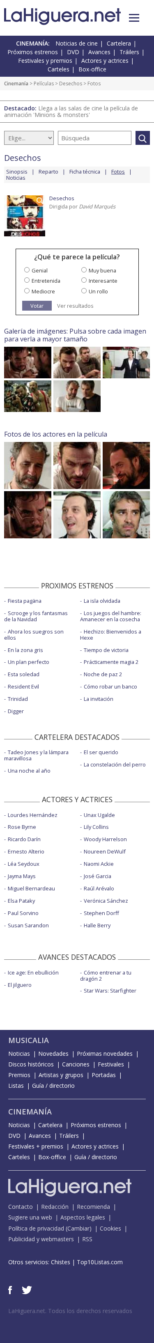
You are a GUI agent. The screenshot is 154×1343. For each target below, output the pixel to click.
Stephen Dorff (101, 913)
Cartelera (119, 43)
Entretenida (46, 280)
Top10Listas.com (100, 1262)
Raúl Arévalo (99, 888)
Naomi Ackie (99, 863)
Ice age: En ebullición (33, 972)
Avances (99, 52)
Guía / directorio (53, 1085)
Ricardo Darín (24, 839)
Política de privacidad (36, 1228)
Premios (19, 1075)
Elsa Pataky (21, 900)
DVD (73, 52)
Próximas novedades (105, 1053)
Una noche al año (29, 770)
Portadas (104, 1075)
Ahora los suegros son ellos (34, 634)
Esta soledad (23, 674)
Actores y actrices (105, 60)
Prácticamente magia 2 (111, 662)
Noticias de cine (76, 43)
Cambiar (78, 1228)
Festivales (111, 1064)
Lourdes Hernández (32, 815)
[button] (134, 18)
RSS (87, 1239)
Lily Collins (96, 827)
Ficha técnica (84, 171)
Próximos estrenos (32, 52)
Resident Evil (23, 686)
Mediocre (43, 291)
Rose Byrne (22, 827)
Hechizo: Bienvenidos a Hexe (110, 634)
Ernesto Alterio (26, 851)
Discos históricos (31, 1064)
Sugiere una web (30, 1217)
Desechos (70, 83)
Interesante (103, 280)
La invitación (98, 698)
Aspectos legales (82, 1217)
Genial (40, 270)
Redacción (55, 1206)
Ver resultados (75, 306)
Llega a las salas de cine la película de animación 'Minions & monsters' (71, 111)
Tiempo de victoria (106, 650)
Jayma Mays (22, 876)
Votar (37, 305)
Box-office (92, 69)
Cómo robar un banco (110, 686)
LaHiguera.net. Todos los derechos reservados (70, 1311)
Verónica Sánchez (106, 900)
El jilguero (20, 984)
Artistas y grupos (61, 1075)
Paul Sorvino (23, 913)
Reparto (48, 171)
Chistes (60, 1262)
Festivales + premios (35, 1146)
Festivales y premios (45, 60)
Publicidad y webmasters (41, 1239)
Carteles (58, 69)
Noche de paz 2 (103, 674)
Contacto (20, 1206)
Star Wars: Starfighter (110, 990)
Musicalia (28, 1040)
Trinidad (18, 698)
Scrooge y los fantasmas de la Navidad (36, 616)
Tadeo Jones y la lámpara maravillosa (36, 755)
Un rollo (98, 291)
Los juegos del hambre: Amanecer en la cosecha (110, 616)
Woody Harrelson (105, 839)
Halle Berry (97, 925)
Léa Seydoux (23, 863)
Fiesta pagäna (24, 600)
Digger (16, 711)
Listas (16, 1085)
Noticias (15, 177)
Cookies (110, 1228)
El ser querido (101, 752)
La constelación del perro (115, 764)
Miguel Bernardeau (31, 888)
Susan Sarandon (28, 925)
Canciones (76, 1064)
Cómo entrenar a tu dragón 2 (105, 975)
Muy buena (102, 270)
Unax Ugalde (99, 815)
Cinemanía (16, 83)
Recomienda (93, 1206)
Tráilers (129, 52)
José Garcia (97, 876)
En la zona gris (25, 650)
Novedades (53, 1053)
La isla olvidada (102, 600)
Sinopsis (17, 171)
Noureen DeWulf (105, 851)
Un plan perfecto (28, 662)
